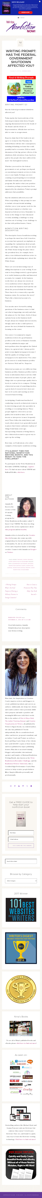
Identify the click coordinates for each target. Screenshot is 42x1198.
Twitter (10, 552)
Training (20, 559)
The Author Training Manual (15, 721)
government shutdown (19, 563)
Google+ (33, 549)
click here (21, 472)
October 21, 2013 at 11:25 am (19, 619)
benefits (24, 529)
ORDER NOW (25, 12)
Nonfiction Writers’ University (16, 764)
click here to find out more (26, 1043)
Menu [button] (22, 17)
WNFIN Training (28, 559)
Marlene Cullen (15, 617)
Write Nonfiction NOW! (21, 26)
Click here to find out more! (25, 1139)
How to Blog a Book (27, 718)
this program (10, 529)
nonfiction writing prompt (21, 567)
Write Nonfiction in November (18, 561)
